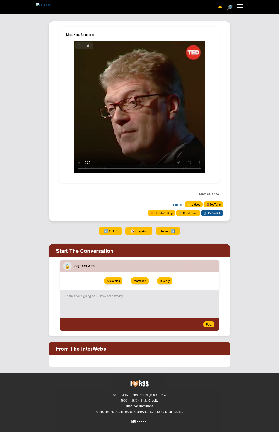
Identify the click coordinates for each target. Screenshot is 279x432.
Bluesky (165, 281)
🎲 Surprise (139, 231)
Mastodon (140, 281)
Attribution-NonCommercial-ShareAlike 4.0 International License (139, 411)
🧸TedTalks (213, 204)
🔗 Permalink (212, 213)
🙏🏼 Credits (151, 400)
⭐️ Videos (193, 204)
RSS (124, 400)
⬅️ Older (110, 231)
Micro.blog (113, 281)
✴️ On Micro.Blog (161, 213)
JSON (135, 400)
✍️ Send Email (188, 213)
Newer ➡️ (168, 231)
